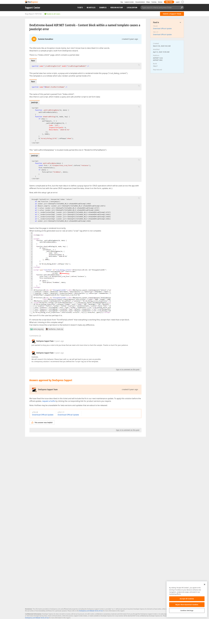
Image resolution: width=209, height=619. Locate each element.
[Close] (204, 584)
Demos (160, 2)
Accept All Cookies (187, 599)
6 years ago (59, 341)
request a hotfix (48, 401)
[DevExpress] (31, 2)
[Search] (181, 7)
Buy (122, 2)
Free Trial (169, 2)
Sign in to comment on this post (127, 369)
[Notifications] (182, 2)
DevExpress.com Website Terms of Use (91, 611)
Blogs (148, 2)
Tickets (80, 7)
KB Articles (91, 7)
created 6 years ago (130, 39)
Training (153, 2)
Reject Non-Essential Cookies (186, 605)
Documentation (140, 2)
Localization (132, 7)
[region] (186, 599)
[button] (139, 65)
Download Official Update (42, 415)
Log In (178, 2)
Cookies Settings (186, 610)
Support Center (129, 2)
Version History (116, 7)
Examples (103, 7)
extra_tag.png (38, 329)
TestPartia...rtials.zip (55, 329)
